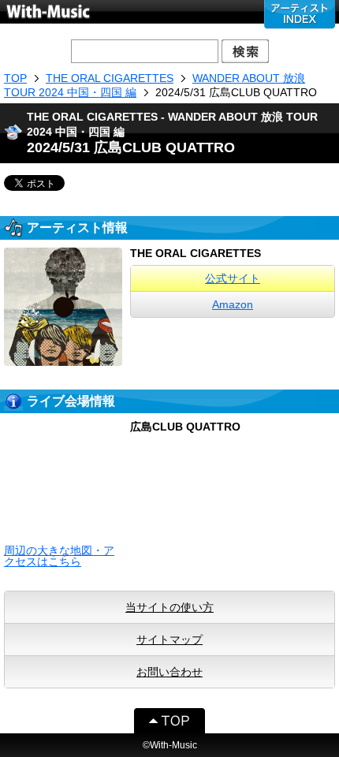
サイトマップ (169, 639)
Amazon (232, 304)
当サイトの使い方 (169, 607)
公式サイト (232, 278)
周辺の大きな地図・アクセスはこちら (59, 556)
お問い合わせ (169, 672)
